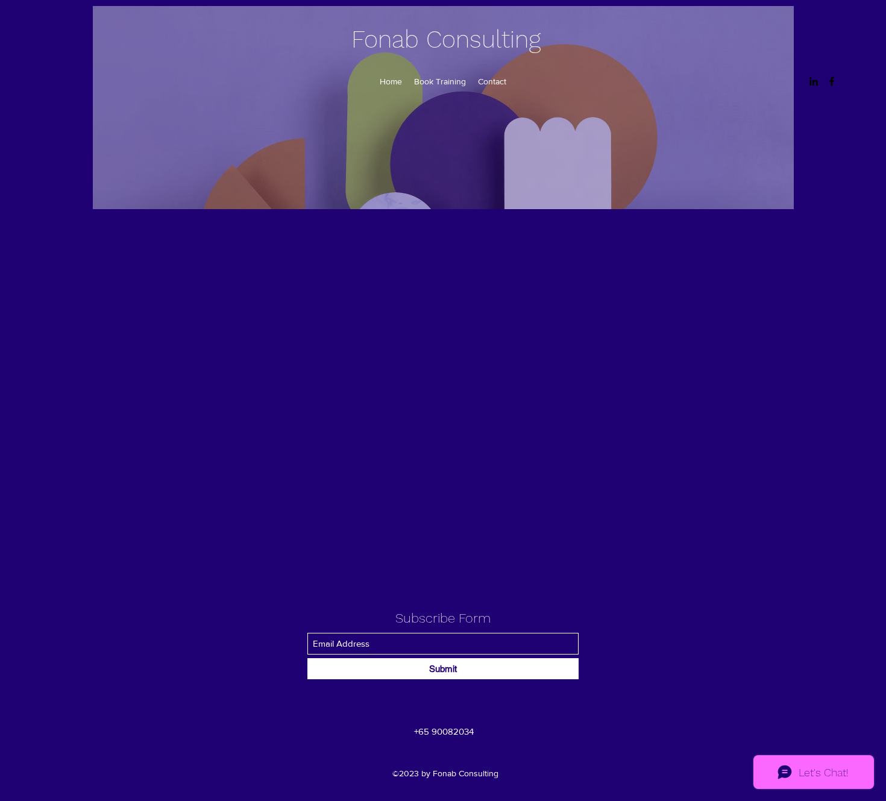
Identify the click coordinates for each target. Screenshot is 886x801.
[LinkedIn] (814, 81)
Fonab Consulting (446, 39)
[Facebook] (832, 81)
